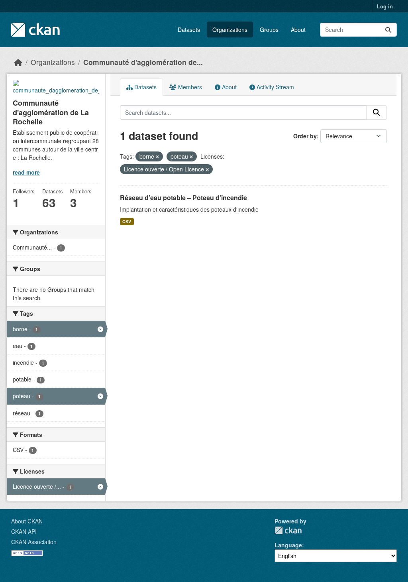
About (298, 29)
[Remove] (157, 156)
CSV (126, 221)
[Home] (18, 62)
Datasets (189, 29)
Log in (385, 6)
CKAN (288, 530)
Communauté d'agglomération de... (143, 62)
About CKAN (27, 521)
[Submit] (388, 30)
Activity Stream (274, 87)
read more (26, 172)
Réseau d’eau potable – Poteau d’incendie (183, 197)
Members (189, 87)
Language (288, 545)
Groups (269, 29)
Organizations (229, 29)
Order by (305, 136)
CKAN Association (34, 542)
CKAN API (24, 531)
